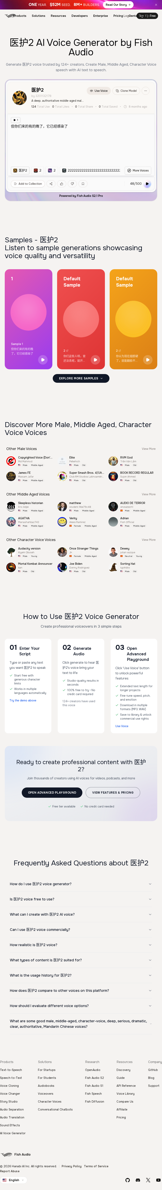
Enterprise (100, 16)
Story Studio (9, 1101)
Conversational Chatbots (55, 1109)
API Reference (126, 1086)
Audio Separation (12, 1109)
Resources (58, 16)
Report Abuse (10, 1171)
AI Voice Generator (13, 1133)
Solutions (38, 16)
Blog (151, 1078)
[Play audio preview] (43, 360)
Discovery (123, 1070)
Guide (121, 1078)
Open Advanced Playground (52, 792)
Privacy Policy (72, 1166)
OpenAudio (92, 1070)
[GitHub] (127, 1180)
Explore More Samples (78, 378)
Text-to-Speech (11, 1070)
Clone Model (129, 91)
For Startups (47, 1070)
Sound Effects (10, 1125)
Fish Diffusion (94, 1101)
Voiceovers (45, 1093)
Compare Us (125, 1101)
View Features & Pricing (113, 792)
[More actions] (146, 91)
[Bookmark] (83, 183)
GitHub (153, 1070)
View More (149, 449)
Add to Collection (30, 184)
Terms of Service (96, 1166)
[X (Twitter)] (148, 1180)
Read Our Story (116, 5)
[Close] (156, 5)
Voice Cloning (9, 1086)
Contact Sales (139, 16)
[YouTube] (158, 1180)
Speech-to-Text (11, 1078)
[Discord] (137, 1180)
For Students (47, 1078)
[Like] (61, 183)
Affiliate (122, 1109)
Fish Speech (93, 1093)
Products (19, 16)
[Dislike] (72, 183)
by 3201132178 (41, 96)
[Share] (51, 183)
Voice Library (126, 1093)
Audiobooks (46, 1086)
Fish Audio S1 (94, 1086)
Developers (80, 16)
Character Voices (49, 1101)
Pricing (118, 16)
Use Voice (101, 91)
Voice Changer (10, 1093)
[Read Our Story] (81, 4)
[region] (65, 170)
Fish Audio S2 (94, 1078)
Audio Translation (12, 1117)
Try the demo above (22, 700)
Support (153, 1086)
